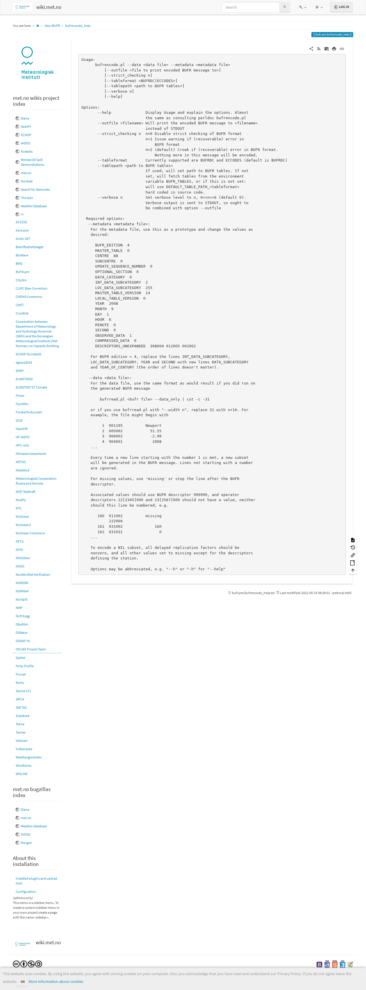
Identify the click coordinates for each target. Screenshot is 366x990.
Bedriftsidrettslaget (29, 247)
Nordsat (27, 181)
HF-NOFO (22, 437)
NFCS (19, 541)
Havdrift (21, 429)
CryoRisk (22, 313)
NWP (19, 607)
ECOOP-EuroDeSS (28, 354)
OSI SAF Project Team (31, 649)
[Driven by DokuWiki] (350, 964)
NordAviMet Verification (33, 574)
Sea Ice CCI (23, 691)
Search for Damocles (35, 189)
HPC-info (22, 445)
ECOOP (26, 135)
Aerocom (22, 230)
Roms (20, 682)
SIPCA (20, 699)
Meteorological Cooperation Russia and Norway (36, 480)
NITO (19, 549)
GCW (19, 420)
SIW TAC (21, 707)
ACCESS (21, 222)
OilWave (21, 632)
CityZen (21, 280)
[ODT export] (353, 562)
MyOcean (22, 516)
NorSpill (21, 599)
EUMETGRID (24, 379)
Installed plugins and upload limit (36, 880)
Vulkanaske (24, 749)
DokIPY (26, 126)
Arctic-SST (23, 238)
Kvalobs (27, 151)
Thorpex (27, 198)
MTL (19, 508)
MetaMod (22, 470)
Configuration (26, 891)
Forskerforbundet (29, 412)
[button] (303, 7)
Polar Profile (25, 666)
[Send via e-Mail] (326, 48)
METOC (21, 462)
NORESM (22, 583)
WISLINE (21, 774)
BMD (19, 263)
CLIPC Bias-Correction (31, 288)
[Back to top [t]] (353, 570)
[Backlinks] (353, 554)
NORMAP (22, 591)
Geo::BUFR (52, 25)
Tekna (20, 724)
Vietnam (22, 740)
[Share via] (311, 48)
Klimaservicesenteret (31, 453)
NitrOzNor (23, 558)
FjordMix (22, 404)
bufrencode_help (78, 25)
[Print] (334, 48)
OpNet (20, 658)
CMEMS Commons (29, 296)
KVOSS (25, 834)
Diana (25, 118)
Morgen (26, 842)
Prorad (21, 674)
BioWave (22, 255)
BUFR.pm (22, 272)
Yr (22, 214)
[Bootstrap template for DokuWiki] (319, 964)
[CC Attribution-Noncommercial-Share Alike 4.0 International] (27, 963)
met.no (26, 173)
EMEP (20, 370)
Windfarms (23, 765)
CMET (20, 305)
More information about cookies (56, 981)
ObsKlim (22, 624)
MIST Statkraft (25, 491)
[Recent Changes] (319, 48)
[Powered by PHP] (327, 964)
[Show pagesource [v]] (353, 539)
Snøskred (22, 716)
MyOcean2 (23, 525)
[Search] (284, 7)
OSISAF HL (23, 641)
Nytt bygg (23, 616)
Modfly (21, 500)
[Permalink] (341, 48)
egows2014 (24, 362)
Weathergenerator (29, 757)
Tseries (20, 732)
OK (23, 981)
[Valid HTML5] (335, 964)
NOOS (20, 566)
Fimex (20, 395)
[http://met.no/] (37, 63)
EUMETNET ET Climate (31, 387)
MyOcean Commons (30, 533)
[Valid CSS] (342, 964)
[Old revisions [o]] (353, 547)
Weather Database (34, 206)
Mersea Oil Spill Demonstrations (32, 162)
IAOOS (25, 143)
